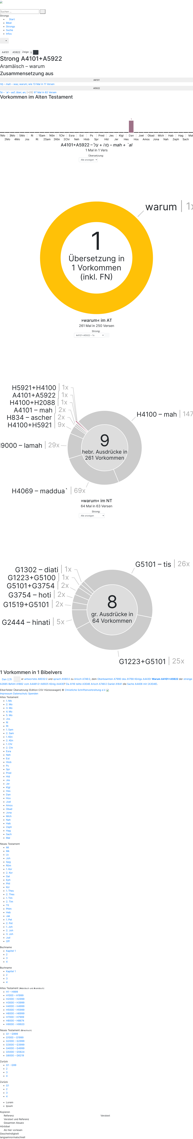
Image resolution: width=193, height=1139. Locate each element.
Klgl (8, 787)
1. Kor (9, 869)
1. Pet (9, 919)
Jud (8, 937)
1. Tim (9, 897)
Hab (8, 823)
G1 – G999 (12, 1033)
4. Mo (9, 711)
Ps (7, 765)
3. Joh (9, 933)
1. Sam (9, 729)
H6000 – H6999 (15, 1013)
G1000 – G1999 (15, 1037)
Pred (8, 772)
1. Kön (9, 736)
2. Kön (9, 740)
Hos (8, 798)
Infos (9, 33)
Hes (8, 790)
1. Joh (9, 926)
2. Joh (9, 930)
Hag (8, 830)
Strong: (96, 331)
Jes (8, 780)
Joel (8, 801)
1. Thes (10, 890)
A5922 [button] (16, 52)
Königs (142, 679)
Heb (8, 912)
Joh (8, 858)
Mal (8, 837)
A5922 (96, 88)
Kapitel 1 (11, 950)
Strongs (10, 26)
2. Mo (9, 704)
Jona (9, 812)
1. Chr (9, 744)
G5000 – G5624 (15, 1051)
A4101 (96, 80)
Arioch (82, 679)
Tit (7, 905)
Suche (9, 30)
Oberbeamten (109, 679)
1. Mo (9, 700)
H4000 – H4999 (15, 1006)
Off (8, 941)
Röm (8, 865)
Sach (9, 834)
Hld (8, 776)
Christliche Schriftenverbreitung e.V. (85, 689)
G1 (7, 1085)
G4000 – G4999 (15, 1048)
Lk (7, 854)
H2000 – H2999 (15, 998)
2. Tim (9, 901)
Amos (9, 805)
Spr (8, 769)
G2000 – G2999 (15, 1041)
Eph (8, 879)
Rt (7, 725)
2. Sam (10, 733)
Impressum (6, 693)
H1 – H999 (12, 991)
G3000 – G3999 (15, 1044)
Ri (7, 722)
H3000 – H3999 (15, 1002)
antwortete (35, 679)
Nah (8, 819)
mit (150, 683)
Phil (8, 883)
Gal (8, 876)
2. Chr (9, 747)
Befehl (15, 683)
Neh (8, 754)
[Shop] (3, 46)
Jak (8, 915)
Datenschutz (20, 693)
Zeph (9, 826)
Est (8, 758)
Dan (8, 794)
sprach (61, 679)
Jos (8, 718)
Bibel (9, 22)
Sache (134, 683)
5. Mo (9, 715)
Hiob (8, 762)
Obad (9, 808)
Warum (165, 679)
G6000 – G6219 (15, 1055)
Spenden (33, 693)
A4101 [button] (5, 52)
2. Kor (9, 872)
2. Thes (10, 894)
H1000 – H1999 (15, 995)
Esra (8, 751)
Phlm (9, 908)
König (56, 683)
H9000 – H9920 (15, 1024)
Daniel (115, 683)
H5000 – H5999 (15, 1009)
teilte (83, 683)
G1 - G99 (11, 1065)
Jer (8, 783)
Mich (8, 816)
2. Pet (9, 923)
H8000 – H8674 (15, 1020)
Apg (8, 861)
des (128, 679)
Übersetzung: (96, 155)
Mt (7, 847)
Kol (7, 887)
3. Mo (9, 707)
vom (36, 683)
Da (70, 683)
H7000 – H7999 (15, 1016)
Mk (7, 851)
